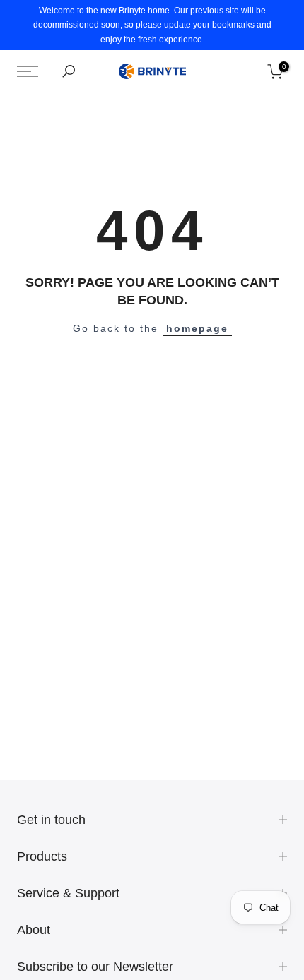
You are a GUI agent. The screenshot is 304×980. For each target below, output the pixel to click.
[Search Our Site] (68, 71)
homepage (197, 328)
